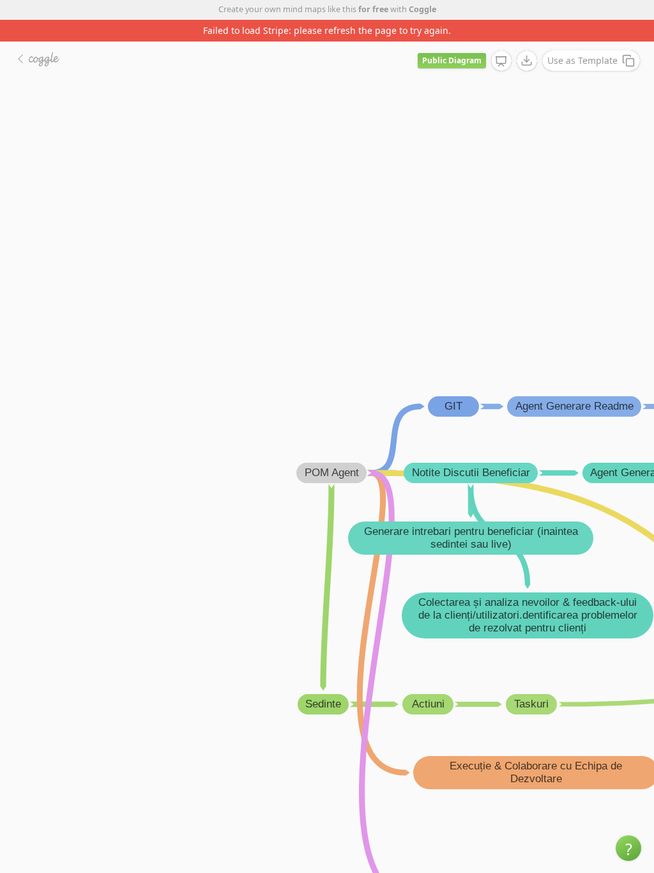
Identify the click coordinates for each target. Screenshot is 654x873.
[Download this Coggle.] (527, 60)
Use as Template (582, 60)
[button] (628, 848)
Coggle (422, 9)
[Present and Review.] (501, 61)
